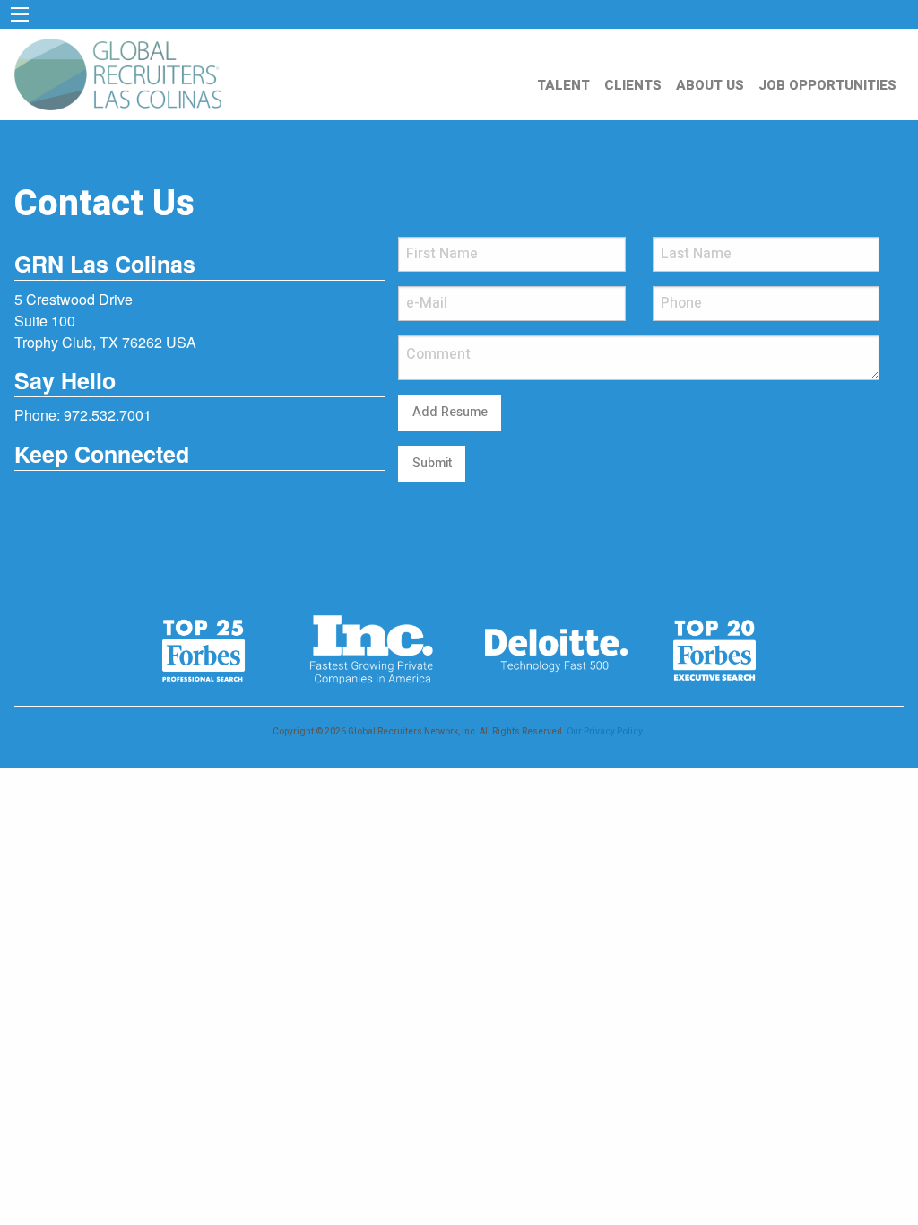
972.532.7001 (108, 414)
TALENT (563, 85)
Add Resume (450, 412)
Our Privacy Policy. (606, 731)
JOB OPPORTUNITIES (827, 85)
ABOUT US (710, 85)
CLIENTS (633, 85)
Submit (432, 463)
